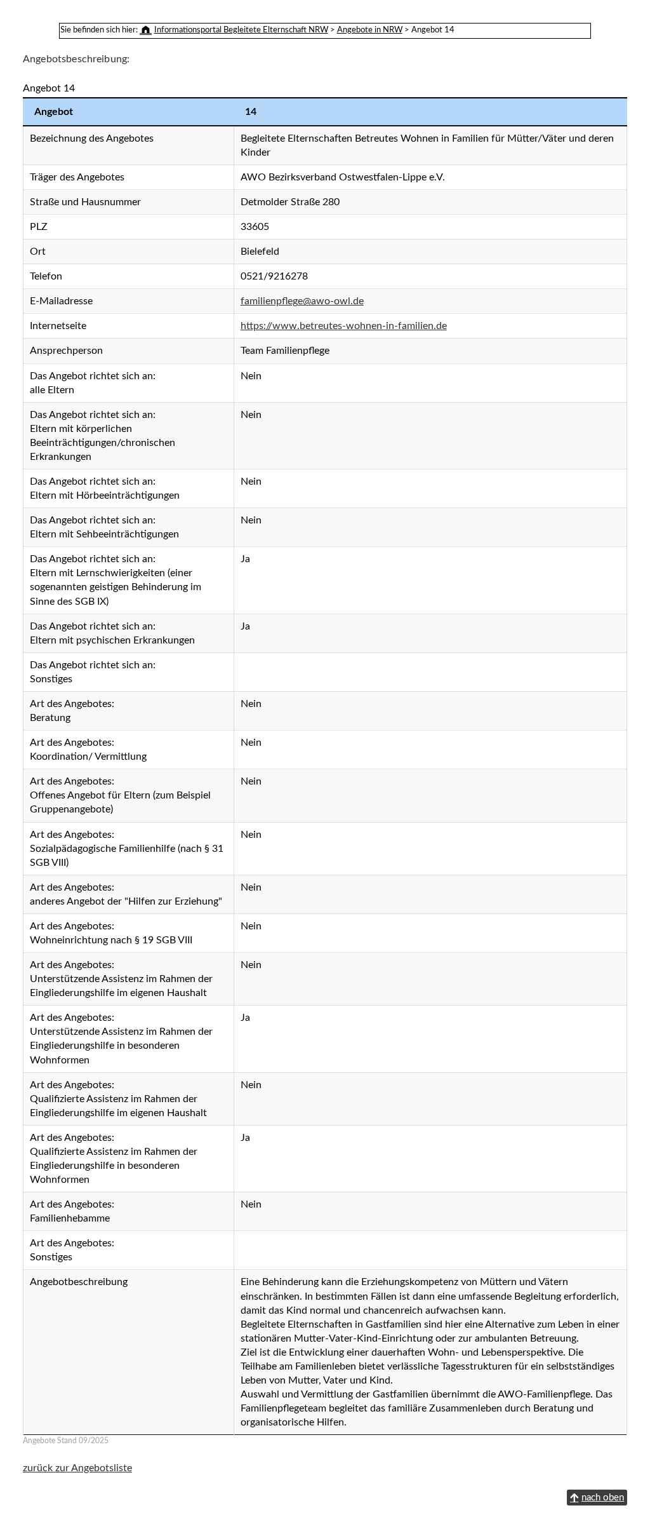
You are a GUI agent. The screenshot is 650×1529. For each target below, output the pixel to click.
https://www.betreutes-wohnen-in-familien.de (344, 326)
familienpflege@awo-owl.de (302, 301)
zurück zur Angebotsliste (77, 1468)
